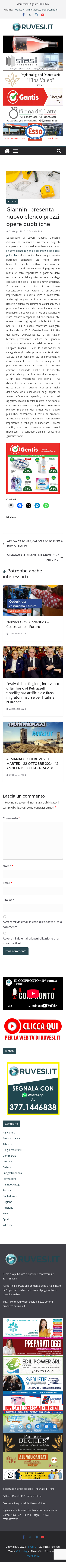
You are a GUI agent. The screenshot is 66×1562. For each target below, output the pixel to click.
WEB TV (7, 1225)
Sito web (8, 900)
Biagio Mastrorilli (12, 1150)
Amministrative (11, 1138)
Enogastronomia (12, 1173)
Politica (7, 1190)
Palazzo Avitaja (11, 1184)
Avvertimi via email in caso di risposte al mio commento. (32, 924)
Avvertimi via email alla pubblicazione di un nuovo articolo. (31, 941)
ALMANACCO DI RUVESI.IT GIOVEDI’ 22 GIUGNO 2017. (33, 557)
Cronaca (7, 1161)
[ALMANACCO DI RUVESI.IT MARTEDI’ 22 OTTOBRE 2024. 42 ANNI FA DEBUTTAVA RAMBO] (33, 724)
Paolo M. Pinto (36, 231)
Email (7, 883)
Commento (11, 818)
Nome (8, 866)
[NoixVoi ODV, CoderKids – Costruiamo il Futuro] (33, 587)
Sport (6, 1219)
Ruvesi (6, 1213)
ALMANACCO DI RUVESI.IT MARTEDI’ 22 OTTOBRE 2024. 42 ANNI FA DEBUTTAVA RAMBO (32, 763)
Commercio (9, 1155)
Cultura (7, 1167)
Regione (7, 1201)
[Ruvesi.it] (7, 151)
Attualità (12, 201)
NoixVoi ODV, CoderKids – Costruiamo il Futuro (27, 624)
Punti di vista (10, 1196)
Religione (8, 1207)
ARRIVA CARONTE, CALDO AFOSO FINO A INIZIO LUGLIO (35, 543)
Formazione (10, 1178)
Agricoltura (9, 1132)
